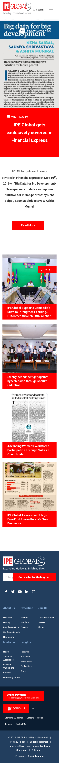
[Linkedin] (27, 592)
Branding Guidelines (14, 718)
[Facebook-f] (6, 592)
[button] (52, 10)
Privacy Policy (18, 742)
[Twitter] (13, 592)
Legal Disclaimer (39, 742)
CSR (32, 708)
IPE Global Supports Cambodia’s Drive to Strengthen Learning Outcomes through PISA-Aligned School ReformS (29, 311)
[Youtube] (20, 592)
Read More (28, 225)
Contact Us (21, 724)
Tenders (8, 724)
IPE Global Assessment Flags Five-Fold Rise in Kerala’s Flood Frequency (28, 518)
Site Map (36, 750)
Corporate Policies (35, 718)
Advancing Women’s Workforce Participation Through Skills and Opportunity (29, 449)
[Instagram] (33, 592)
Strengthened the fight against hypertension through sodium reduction (28, 380)
